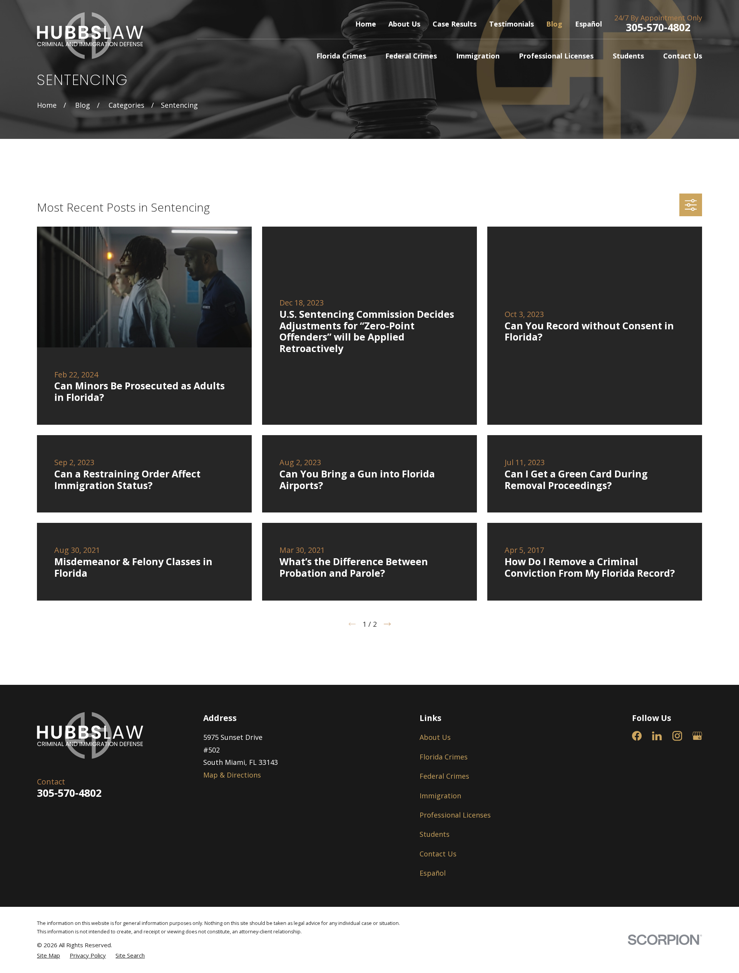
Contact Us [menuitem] (682, 55)
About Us (404, 23)
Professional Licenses (455, 814)
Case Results (455, 23)
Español (588, 23)
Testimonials (511, 23)
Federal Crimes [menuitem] (411, 55)
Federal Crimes (444, 776)
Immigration (440, 795)
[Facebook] (637, 736)
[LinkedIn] (657, 736)
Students (435, 834)
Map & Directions (232, 774)
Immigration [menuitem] (478, 55)
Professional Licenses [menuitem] (556, 55)
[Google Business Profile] (697, 736)
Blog (554, 23)
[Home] (90, 35)
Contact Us (438, 853)
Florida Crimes (444, 756)
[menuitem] (48, 955)
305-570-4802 (658, 27)
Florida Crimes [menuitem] (341, 55)
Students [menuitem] (628, 55)
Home (365, 23)
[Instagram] (677, 736)
